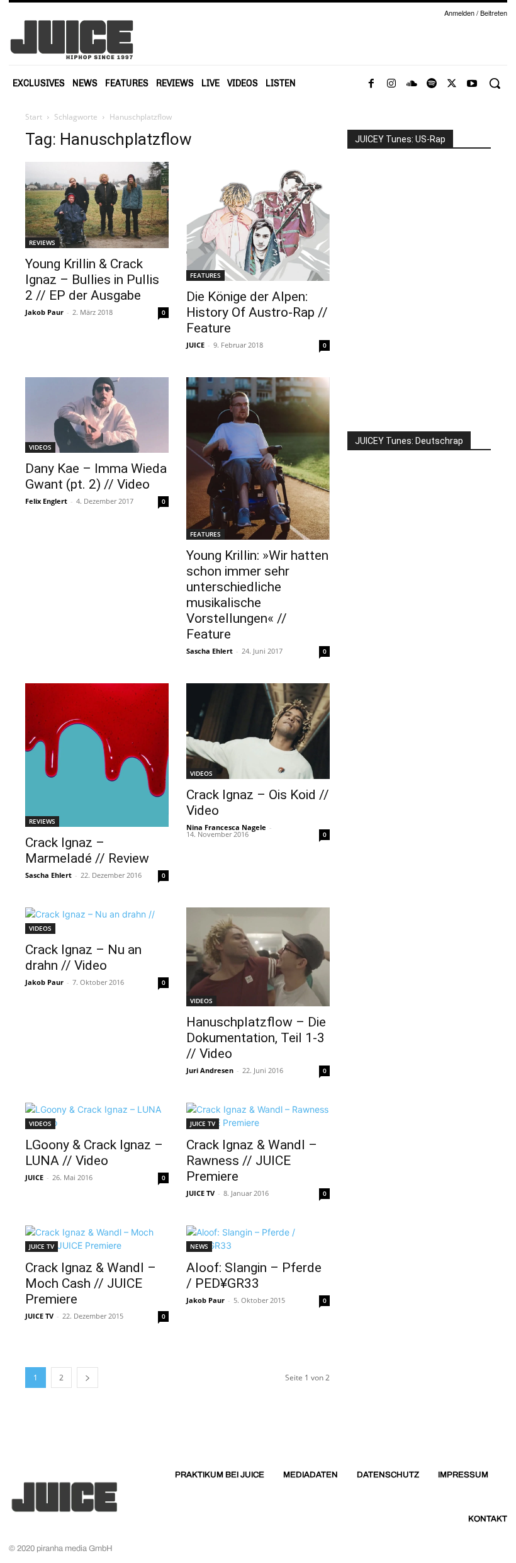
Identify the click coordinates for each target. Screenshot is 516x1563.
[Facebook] (371, 84)
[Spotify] (432, 84)
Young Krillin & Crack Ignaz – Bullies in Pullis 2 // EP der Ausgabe (92, 279)
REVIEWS (42, 242)
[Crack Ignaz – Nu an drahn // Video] (97, 920)
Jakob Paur (44, 312)
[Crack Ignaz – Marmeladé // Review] (97, 755)
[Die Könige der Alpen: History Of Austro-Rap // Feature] (258, 221)
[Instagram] (391, 84)
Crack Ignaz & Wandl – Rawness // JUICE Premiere (251, 1160)
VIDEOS (40, 447)
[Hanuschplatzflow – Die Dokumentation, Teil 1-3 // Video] (258, 956)
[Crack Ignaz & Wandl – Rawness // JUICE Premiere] (258, 1116)
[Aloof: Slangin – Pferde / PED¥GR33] (258, 1238)
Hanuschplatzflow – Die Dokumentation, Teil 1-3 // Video (256, 1038)
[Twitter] (452, 84)
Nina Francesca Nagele (226, 827)
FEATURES (205, 275)
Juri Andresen (209, 1070)
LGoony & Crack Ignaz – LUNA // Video (94, 1152)
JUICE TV (202, 1123)
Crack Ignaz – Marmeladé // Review (87, 850)
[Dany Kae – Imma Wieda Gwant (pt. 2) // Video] (97, 415)
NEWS (199, 1246)
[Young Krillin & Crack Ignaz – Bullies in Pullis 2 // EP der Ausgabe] (97, 205)
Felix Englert (46, 501)
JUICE (195, 345)
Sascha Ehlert (209, 651)
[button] (494, 83)
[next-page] (87, 1377)
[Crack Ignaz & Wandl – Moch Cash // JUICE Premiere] (97, 1238)
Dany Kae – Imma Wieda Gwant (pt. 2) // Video (96, 476)
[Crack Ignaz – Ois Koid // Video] (258, 731)
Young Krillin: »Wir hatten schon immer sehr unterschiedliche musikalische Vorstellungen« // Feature (257, 595)
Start (33, 116)
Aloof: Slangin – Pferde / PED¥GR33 (254, 1275)
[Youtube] (472, 84)
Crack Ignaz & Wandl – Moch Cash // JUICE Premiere (90, 1283)
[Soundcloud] (411, 84)
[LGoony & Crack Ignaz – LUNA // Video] (97, 1116)
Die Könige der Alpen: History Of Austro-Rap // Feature (257, 312)
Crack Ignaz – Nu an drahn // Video (83, 957)
